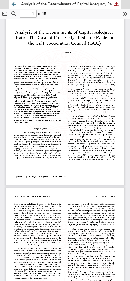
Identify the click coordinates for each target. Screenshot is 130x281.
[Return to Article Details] (13, 4)
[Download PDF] (116, 4)
